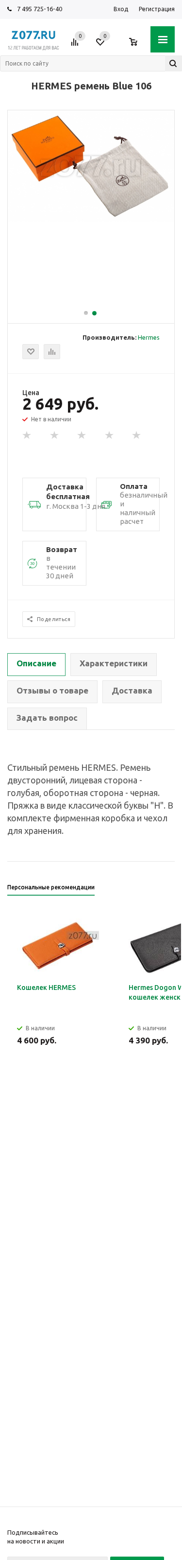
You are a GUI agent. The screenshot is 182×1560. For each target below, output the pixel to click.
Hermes (149, 337)
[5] (137, 435)
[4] (110, 435)
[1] (27, 435)
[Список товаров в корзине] (138, 45)
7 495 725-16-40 (39, 8)
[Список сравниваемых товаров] (76, 45)
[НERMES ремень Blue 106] (91, 219)
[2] (55, 435)
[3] (82, 435)
